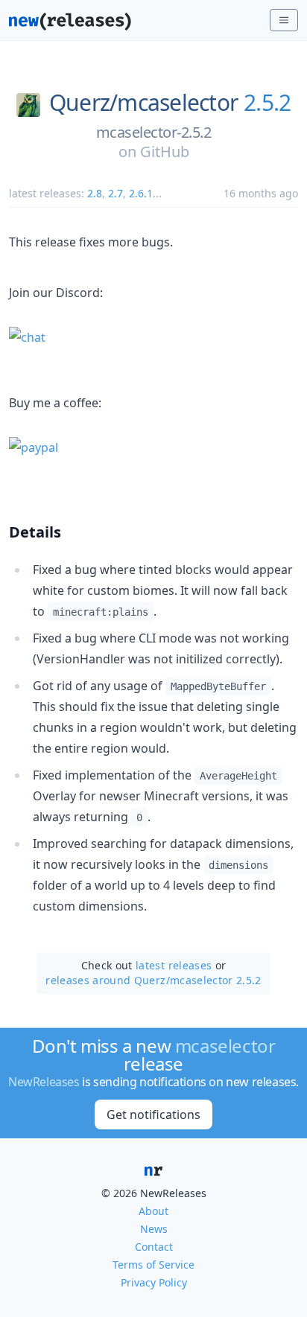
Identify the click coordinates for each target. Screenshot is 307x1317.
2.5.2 (267, 103)
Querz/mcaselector (143, 103)
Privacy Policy (154, 1282)
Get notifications (153, 1114)
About (153, 1211)
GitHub (164, 151)
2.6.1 (141, 193)
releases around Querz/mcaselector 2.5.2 (153, 980)
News (154, 1229)
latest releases (174, 965)
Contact (154, 1247)
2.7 (115, 193)
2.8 (94, 193)
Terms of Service (153, 1264)
